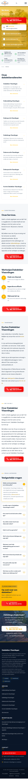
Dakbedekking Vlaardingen (8, 690)
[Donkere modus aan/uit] (16, 3)
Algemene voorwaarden (14, 773)
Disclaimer (11, 776)
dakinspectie (11, 378)
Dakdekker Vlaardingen (13, 769)
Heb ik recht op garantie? (10, 530)
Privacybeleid (5, 773)
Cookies (23, 773)
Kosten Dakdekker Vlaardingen (9, 709)
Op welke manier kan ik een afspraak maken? (11, 523)
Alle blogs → (5, 739)
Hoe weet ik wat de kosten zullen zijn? (12, 514)
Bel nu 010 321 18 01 (10, 753)
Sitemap (17, 776)
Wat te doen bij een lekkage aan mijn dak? (12, 537)
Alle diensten (5, 712)
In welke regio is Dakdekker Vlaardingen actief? (11, 506)
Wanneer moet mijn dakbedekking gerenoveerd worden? (11, 546)
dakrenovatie (14, 494)
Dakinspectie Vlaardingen (8, 694)
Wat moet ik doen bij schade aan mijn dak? (12, 555)
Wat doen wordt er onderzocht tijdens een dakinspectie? (12, 572)
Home (3, 66)
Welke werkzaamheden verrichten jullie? (10, 484)
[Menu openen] (26, 3)
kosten (22, 336)
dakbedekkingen (15, 243)
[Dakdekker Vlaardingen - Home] (4, 3)
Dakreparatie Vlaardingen (8, 705)
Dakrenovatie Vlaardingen (8, 701)
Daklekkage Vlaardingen (8, 698)
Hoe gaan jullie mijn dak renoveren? (10, 564)
